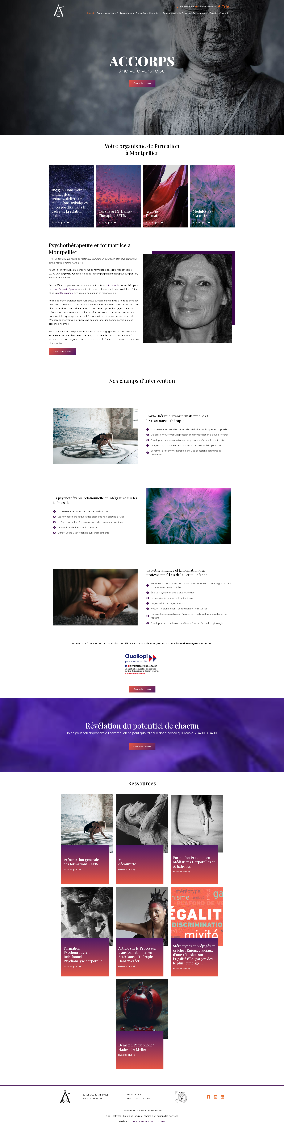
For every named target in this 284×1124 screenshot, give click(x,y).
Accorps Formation (154, 213)
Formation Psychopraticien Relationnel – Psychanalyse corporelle (83, 954)
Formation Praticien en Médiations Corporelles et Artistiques (194, 862)
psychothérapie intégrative (63, 289)
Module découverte (127, 861)
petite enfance (65, 293)
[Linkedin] (222, 1097)
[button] (140, 13)
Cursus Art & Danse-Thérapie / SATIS (116, 213)
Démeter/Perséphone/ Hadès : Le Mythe (136, 1047)
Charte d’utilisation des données (161, 1116)
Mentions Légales (132, 1116)
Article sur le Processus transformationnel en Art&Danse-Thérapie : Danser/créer (137, 954)
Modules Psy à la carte (203, 213)
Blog (108, 1116)
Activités (117, 1116)
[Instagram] (215, 1097)
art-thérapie (112, 285)
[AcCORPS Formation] (58, 10)
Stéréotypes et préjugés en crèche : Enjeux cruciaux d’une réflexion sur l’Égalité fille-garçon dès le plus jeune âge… (194, 954)
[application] (159, 13)
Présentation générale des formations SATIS (81, 861)
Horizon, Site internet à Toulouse (148, 1121)
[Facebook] (208, 1097)
